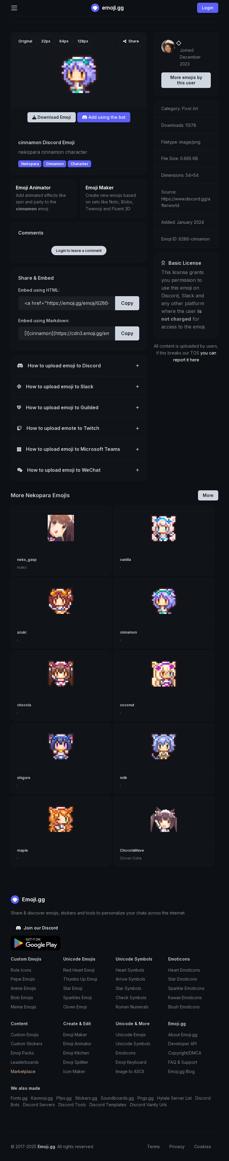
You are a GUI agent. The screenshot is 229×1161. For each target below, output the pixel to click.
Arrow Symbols (130, 979)
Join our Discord (40, 927)
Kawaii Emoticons (185, 997)
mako (22, 567)
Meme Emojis (23, 1006)
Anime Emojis (23, 988)
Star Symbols (128, 988)
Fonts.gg (19, 1098)
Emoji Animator (77, 1043)
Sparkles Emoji (77, 997)
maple (22, 850)
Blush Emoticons (184, 1006)
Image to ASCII (130, 1071)
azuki (21, 632)
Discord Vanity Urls (148, 1104)
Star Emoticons (182, 979)
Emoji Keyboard (131, 1062)
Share (133, 41)
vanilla (125, 559)
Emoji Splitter (75, 1062)
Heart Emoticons (184, 970)
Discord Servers (39, 1104)
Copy (127, 303)
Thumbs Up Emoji (80, 979)
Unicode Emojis (131, 1034)
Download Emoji (53, 117)
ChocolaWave (132, 850)
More (208, 495)
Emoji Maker (75, 1034)
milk (123, 777)
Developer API (182, 1043)
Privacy (177, 1146)
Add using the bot (106, 117)
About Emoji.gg (182, 1034)
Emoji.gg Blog (181, 1071)
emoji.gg (112, 7)
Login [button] (207, 7)
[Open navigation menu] (14, 8)
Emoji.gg (33, 899)
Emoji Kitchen (76, 1052)
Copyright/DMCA (184, 1052)
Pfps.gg (64, 1098)
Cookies (202, 1146)
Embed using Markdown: (43, 320)
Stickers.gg (86, 1098)
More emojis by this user (186, 80)
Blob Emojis (22, 997)
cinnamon (128, 632)
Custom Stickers (26, 1043)
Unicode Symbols (133, 1043)
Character (79, 164)
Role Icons (21, 970)
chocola (24, 705)
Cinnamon (55, 164)
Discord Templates (107, 1104)
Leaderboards (25, 1062)
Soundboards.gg (117, 1098)
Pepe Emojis (23, 979)
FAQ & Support (182, 1062)
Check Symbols (131, 997)
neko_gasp (27, 559)
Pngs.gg (145, 1098)
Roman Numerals (132, 1006)
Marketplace (23, 1071)
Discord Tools (72, 1104)
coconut (127, 705)
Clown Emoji (75, 1006)
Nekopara (30, 164)
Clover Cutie (131, 858)
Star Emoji (72, 988)
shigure (23, 777)
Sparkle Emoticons (186, 988)
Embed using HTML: (39, 290)
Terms (153, 1146)
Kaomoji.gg (42, 1098)
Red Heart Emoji (79, 970)
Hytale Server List (174, 1098)
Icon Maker (74, 1071)
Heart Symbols (130, 970)
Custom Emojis (25, 1034)
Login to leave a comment (79, 250)
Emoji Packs (22, 1052)
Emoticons (126, 1052)
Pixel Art (190, 108)
